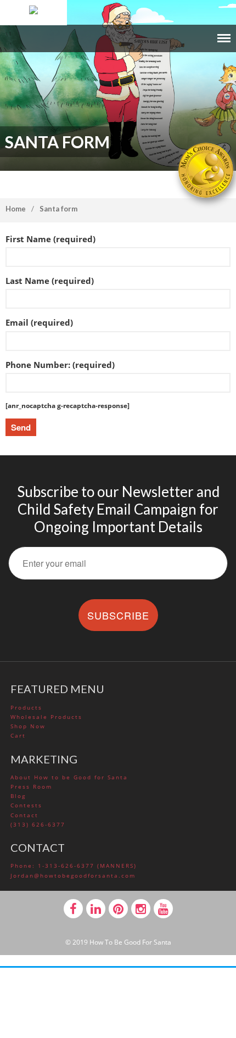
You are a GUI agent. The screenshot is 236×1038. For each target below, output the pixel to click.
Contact (24, 815)
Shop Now (28, 726)
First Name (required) (50, 238)
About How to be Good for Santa (69, 777)
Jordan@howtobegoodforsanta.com (73, 875)
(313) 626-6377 (37, 824)
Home (15, 208)
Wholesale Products (46, 717)
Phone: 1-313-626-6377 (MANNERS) (73, 865)
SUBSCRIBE (118, 615)
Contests (26, 805)
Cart (18, 735)
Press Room (31, 786)
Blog (18, 796)
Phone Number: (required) (60, 364)
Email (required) (39, 322)
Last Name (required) (49, 280)
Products (26, 707)
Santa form (58, 208)
